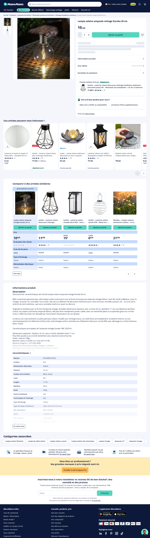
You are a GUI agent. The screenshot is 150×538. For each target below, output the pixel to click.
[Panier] (144, 4)
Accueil (6, 15)
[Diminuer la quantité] (80, 35)
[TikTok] (122, 533)
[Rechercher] (30, 4)
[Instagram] (116, 533)
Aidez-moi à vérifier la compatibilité (93, 105)
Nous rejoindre (9, 533)
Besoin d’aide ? (9, 519)
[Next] (134, 274)
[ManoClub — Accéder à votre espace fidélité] (133, 4)
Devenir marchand (10, 529)
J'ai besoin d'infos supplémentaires (124, 105)
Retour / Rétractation (11, 516)
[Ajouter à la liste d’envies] (142, 35)
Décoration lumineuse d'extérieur (43, 15)
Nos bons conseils (58, 513)
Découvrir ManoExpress (60, 536)
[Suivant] (143, 173)
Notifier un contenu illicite (13, 526)
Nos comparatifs (57, 519)
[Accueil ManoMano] (14, 4)
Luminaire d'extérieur (24, 15)
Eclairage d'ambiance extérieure (66, 15)
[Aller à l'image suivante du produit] (69, 48)
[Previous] (128, 274)
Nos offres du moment (59, 526)
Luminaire (12, 15)
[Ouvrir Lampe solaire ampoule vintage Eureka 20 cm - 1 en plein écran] (43, 48)
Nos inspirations (57, 529)
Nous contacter (9, 523)
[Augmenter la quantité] (89, 35)
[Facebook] (106, 533)
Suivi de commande (11, 513)
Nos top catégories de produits (62, 516)
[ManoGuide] (144, 532)
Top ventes (55, 533)
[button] (111, 86)
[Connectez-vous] (139, 4)
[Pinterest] (111, 533)
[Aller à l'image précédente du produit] (17, 48)
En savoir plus (96, 500)
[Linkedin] (100, 533)
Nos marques (56, 523)
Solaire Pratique (90, 114)
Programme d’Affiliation (12, 536)
